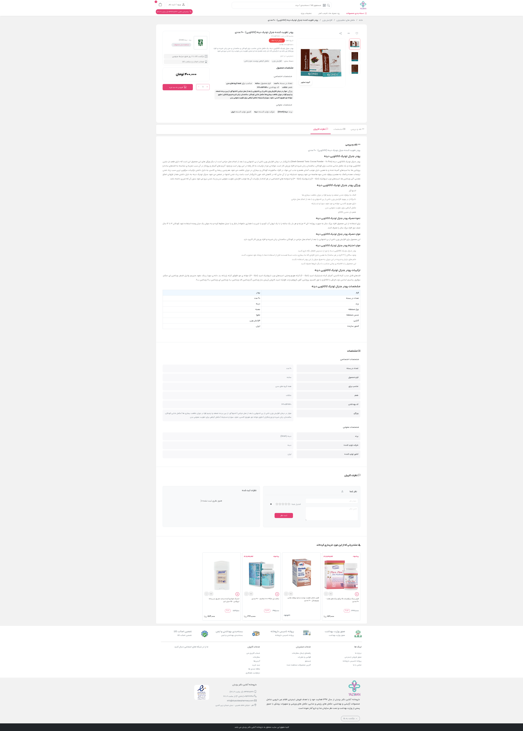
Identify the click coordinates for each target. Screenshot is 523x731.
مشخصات (338, 129)
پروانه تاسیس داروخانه (352, 661)
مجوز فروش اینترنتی (353, 657)
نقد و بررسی (356, 129)
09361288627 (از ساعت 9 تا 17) (242, 692)
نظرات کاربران (319, 129)
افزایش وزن (277, 61)
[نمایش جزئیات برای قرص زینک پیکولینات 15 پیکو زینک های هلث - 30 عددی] (341, 575)
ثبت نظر (283, 515)
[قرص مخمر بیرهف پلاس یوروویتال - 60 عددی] (301, 572)
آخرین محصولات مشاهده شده (299, 665)
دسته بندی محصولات (355, 13)
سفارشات (256, 657)
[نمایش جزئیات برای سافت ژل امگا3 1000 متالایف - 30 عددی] (261, 575)
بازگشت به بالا (349, 718)
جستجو (308, 661)
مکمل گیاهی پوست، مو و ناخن (256, 61)
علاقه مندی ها (254, 669)
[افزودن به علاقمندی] (326, 594)
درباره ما (358, 653)
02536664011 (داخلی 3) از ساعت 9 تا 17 (238, 696)
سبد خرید (256, 665)
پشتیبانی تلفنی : (173, 11)
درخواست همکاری (253, 673)
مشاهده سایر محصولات (181, 45)
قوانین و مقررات (304, 657)
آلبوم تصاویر (305, 82)
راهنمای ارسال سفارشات (301, 653)
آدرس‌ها (257, 661)
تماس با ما (357, 665)
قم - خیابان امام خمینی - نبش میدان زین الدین (234, 705)
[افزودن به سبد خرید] (357, 594)
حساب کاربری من (253, 653)
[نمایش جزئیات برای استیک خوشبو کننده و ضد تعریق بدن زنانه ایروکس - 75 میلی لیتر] (221, 575)
